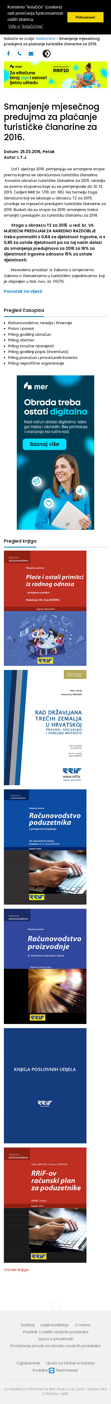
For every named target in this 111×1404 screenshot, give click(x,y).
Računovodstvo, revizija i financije (40, 322)
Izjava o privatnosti (55, 1338)
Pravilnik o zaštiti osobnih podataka (55, 1332)
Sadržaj (27, 1325)
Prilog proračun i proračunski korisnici (42, 357)
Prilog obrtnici (21, 340)
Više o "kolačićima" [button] (26, 26)
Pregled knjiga (20, 541)
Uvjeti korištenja (55, 1325)
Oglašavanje (28, 1363)
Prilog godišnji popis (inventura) (38, 351)
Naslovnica (45, 38)
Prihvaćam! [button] (85, 17)
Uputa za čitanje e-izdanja (70, 1363)
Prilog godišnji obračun (29, 334)
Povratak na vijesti (23, 291)
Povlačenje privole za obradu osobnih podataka (55, 1345)
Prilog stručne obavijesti (31, 346)
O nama (82, 1325)
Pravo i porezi (21, 328)
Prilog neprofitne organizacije (36, 363)
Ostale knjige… (17, 1269)
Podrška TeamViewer (55, 1370)
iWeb (64, 1394)
